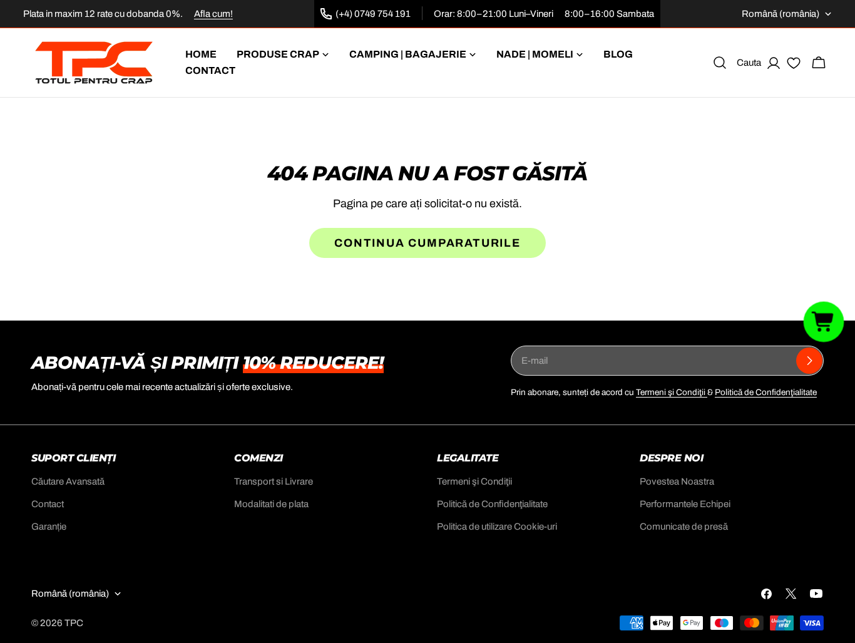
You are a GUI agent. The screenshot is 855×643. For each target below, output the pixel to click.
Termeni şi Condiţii (671, 392)
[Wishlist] (793, 65)
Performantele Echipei (685, 504)
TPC (73, 623)
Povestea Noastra (677, 481)
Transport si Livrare (273, 481)
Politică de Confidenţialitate (766, 392)
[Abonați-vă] (809, 360)
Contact (47, 504)
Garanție (48, 527)
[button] (824, 321)
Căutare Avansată (68, 481)
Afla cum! (213, 14)
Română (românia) (780, 14)
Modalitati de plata (271, 504)
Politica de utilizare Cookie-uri (497, 527)
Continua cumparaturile (427, 243)
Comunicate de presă (684, 527)
